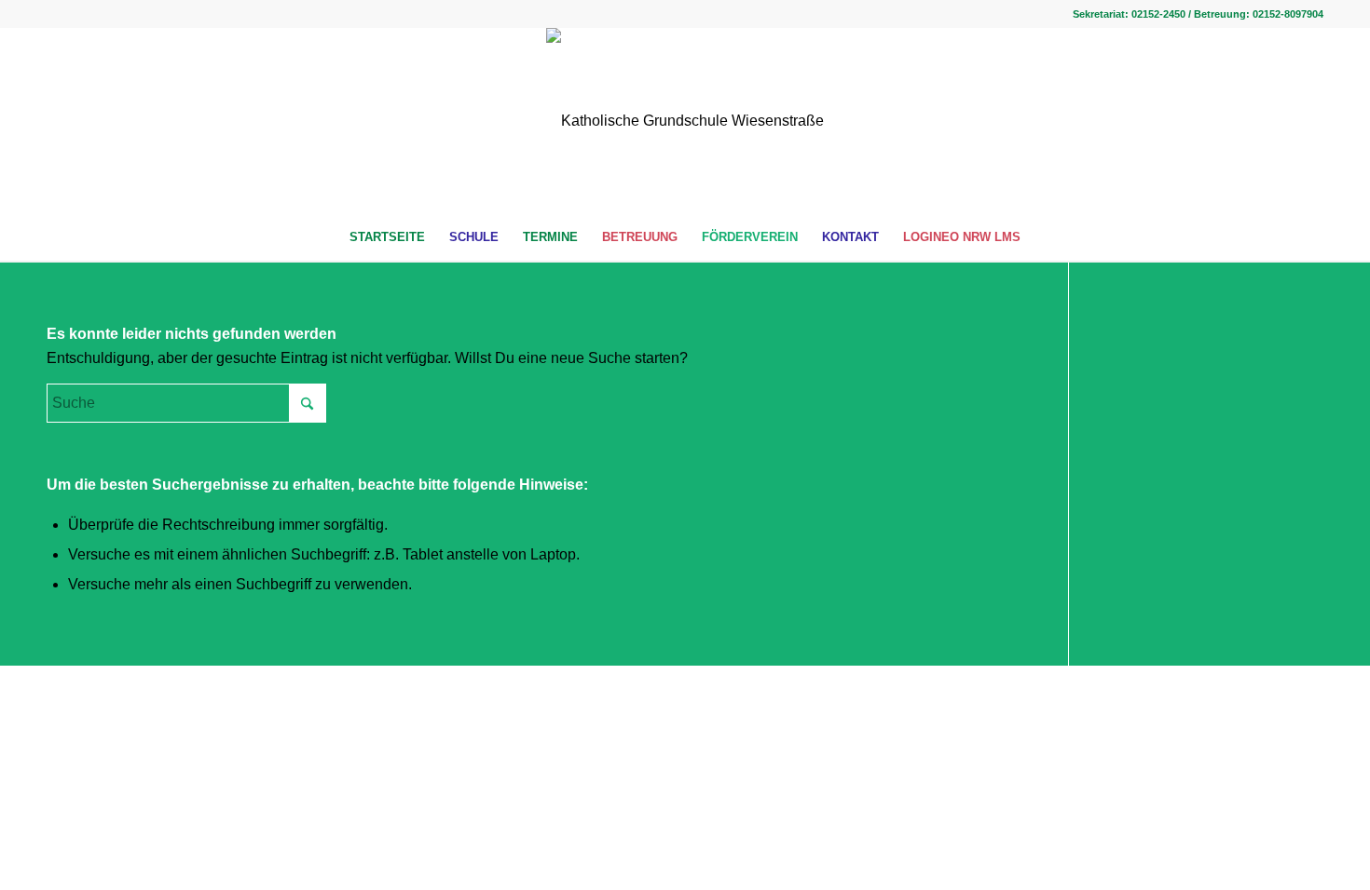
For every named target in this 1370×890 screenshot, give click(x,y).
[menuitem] (387, 237)
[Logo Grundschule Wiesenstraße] (685, 121)
